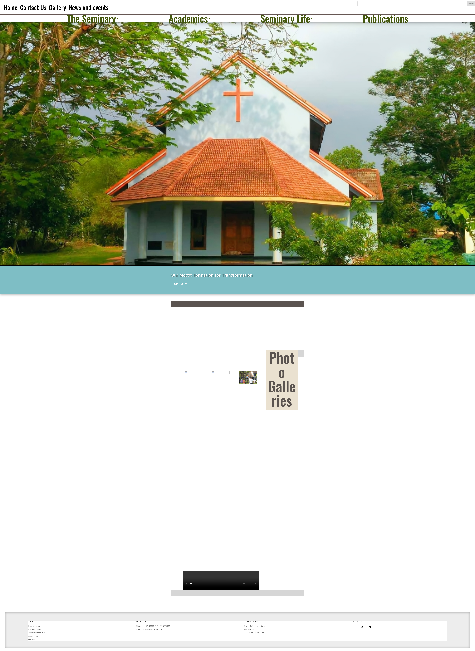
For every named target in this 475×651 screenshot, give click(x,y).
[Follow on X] (362, 627)
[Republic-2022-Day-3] (221, 556)
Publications (385, 18)
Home (10, 7)
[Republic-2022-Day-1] (248, 383)
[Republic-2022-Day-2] (193, 556)
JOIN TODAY (180, 284)
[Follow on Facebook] (354, 627)
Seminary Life (285, 18)
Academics (188, 18)
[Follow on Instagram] (369, 627)
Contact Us (33, 7)
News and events (88, 7)
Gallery (57, 7)
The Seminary (91, 18)
